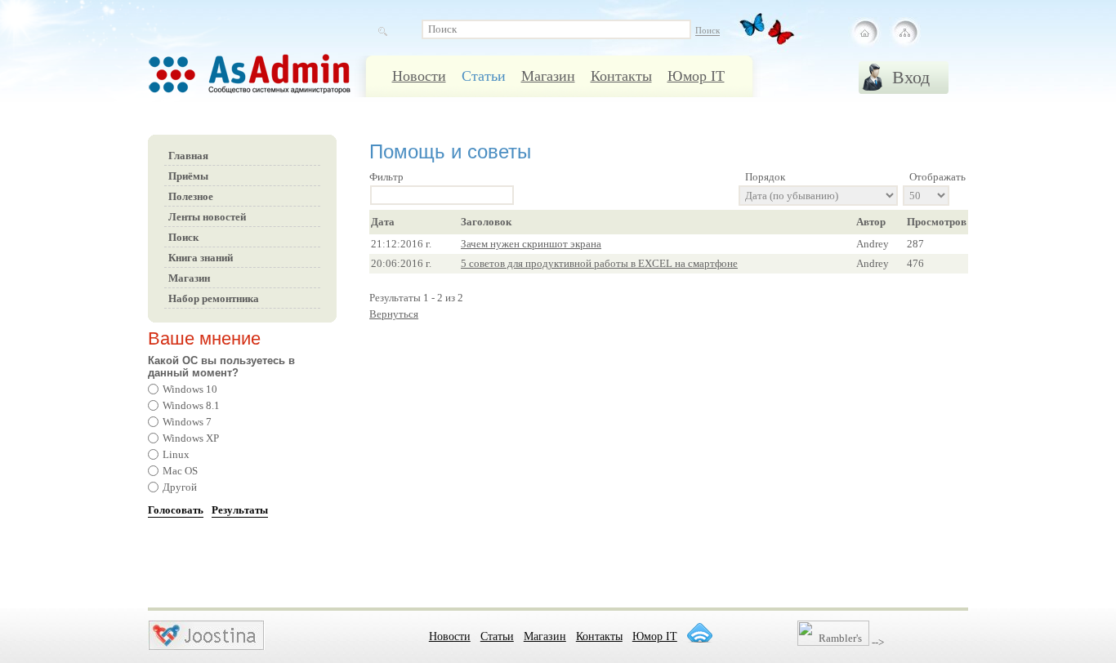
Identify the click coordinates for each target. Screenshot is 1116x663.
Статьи (484, 76)
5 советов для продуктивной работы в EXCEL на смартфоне (599, 263)
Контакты (621, 76)
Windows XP (191, 438)
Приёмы (188, 176)
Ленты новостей (207, 217)
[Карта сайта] (904, 32)
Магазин (548, 76)
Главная (188, 155)
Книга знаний (200, 257)
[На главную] (865, 32)
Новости (419, 76)
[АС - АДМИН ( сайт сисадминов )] (270, 82)
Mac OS (180, 471)
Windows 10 (190, 389)
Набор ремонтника (213, 298)
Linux (176, 454)
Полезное (190, 196)
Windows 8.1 (191, 405)
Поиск (183, 237)
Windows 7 (187, 422)
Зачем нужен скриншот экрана (531, 244)
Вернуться (393, 314)
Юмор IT (696, 76)
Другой (180, 487)
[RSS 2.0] (699, 633)
